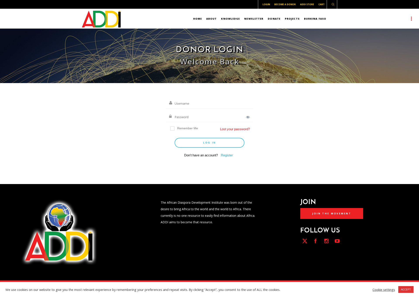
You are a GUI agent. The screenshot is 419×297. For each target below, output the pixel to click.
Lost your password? (235, 129)
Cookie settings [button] (384, 290)
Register (227, 155)
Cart (321, 4)
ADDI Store (307, 4)
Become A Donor (285, 4)
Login (266, 4)
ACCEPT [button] (406, 289)
